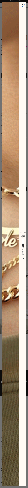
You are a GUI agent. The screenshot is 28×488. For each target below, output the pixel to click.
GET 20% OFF (23, 246)
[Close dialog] (23, 5)
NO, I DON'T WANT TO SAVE (23, 251)
